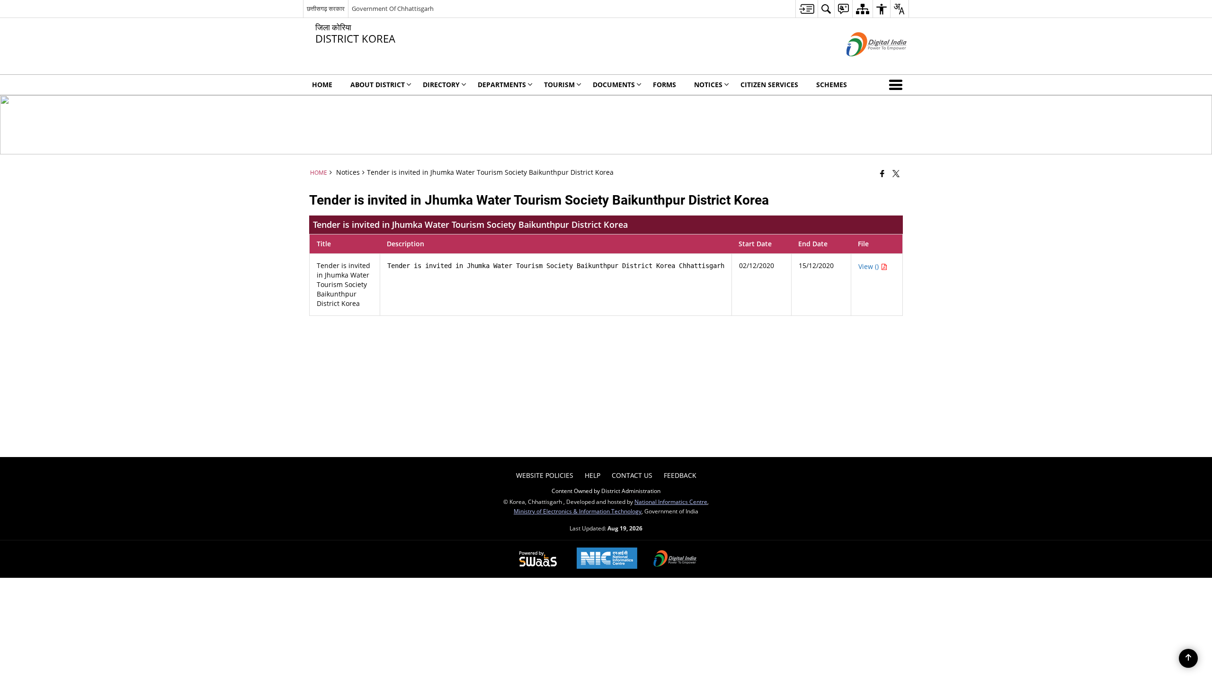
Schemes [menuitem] (831, 84)
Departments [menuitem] (502, 84)
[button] (897, 85)
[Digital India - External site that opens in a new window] (864, 64)
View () (869, 266)
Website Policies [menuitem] (544, 475)
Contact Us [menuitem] (632, 475)
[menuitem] (806, 9)
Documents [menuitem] (614, 84)
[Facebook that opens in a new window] (882, 173)
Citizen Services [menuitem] (769, 84)
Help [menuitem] (592, 475)
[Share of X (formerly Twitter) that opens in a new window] (896, 173)
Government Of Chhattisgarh (393, 8)
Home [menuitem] (322, 84)
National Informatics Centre (670, 501)
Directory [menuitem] (441, 84)
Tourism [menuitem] (559, 84)
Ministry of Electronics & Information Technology (578, 511)
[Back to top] (1188, 658)
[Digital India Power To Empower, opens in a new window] (675, 559)
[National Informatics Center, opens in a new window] (607, 559)
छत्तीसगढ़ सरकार (326, 8)
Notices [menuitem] (708, 84)
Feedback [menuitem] (680, 475)
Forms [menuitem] (664, 84)
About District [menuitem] (377, 84)
